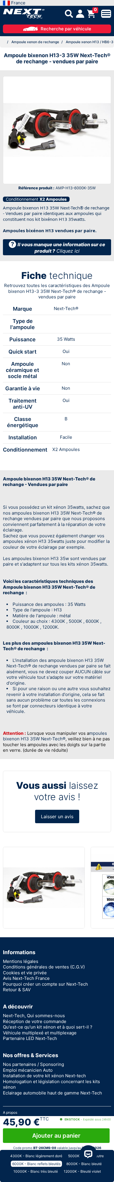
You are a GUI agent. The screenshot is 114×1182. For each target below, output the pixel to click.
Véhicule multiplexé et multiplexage (40, 1033)
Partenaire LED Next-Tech (30, 1038)
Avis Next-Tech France (26, 978)
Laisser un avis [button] (57, 816)
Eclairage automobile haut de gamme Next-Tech (52, 1093)
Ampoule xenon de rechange (35, 42)
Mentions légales (20, 961)
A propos (10, 1112)
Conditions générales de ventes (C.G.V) (44, 967)
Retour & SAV (17, 989)
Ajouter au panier (56, 1135)
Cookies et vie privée (25, 972)
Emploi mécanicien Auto (28, 1070)
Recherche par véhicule (66, 29)
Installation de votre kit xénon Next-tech (44, 1075)
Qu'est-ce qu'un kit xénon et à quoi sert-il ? (47, 1027)
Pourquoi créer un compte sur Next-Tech (45, 984)
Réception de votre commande (34, 1021)
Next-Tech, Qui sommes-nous (34, 1015)
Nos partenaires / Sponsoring (33, 1064)
